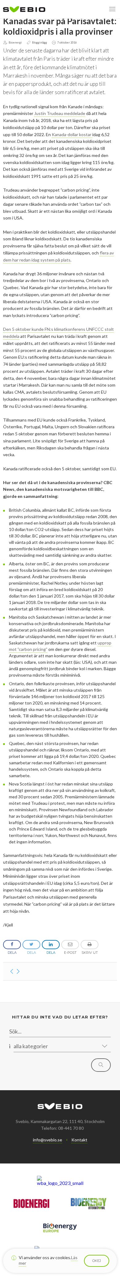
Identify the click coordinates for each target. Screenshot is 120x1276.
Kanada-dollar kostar (72, 134)
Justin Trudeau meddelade (59, 113)
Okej (96, 1261)
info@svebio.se (47, 1139)
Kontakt (79, 1139)
